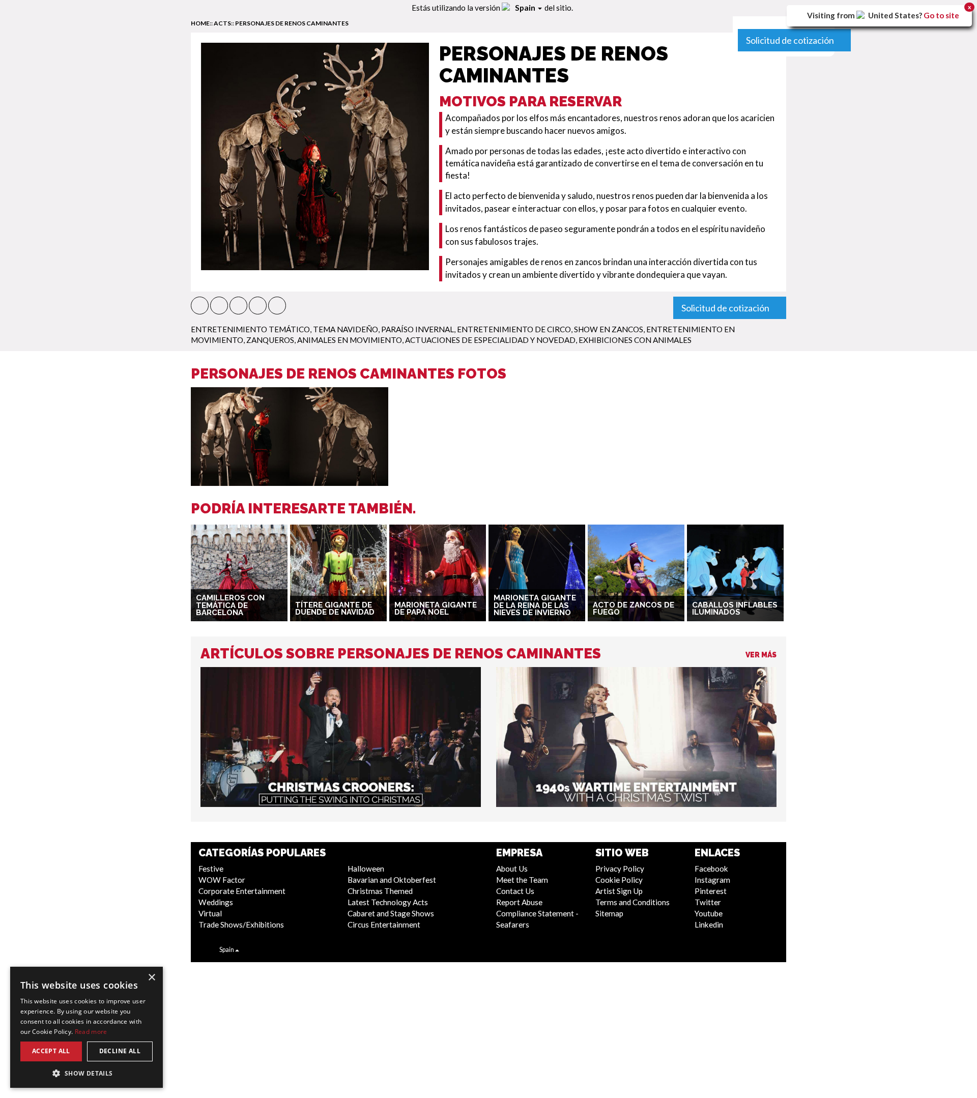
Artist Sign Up (619, 890)
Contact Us (515, 890)
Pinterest (711, 890)
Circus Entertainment (384, 924)
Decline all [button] (119, 1051)
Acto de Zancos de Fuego (633, 608)
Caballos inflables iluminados (735, 608)
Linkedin (709, 924)
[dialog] (86, 1027)
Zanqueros (270, 339)
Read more (91, 1031)
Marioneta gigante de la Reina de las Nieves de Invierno (535, 605)
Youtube (709, 913)
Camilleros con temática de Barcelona (230, 605)
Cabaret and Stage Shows (391, 913)
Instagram (712, 879)
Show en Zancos (608, 329)
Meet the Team (522, 879)
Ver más (761, 655)
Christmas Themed (380, 890)
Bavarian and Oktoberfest (392, 879)
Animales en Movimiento (349, 339)
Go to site (941, 15)
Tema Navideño (345, 329)
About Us (512, 868)
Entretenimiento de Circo (514, 329)
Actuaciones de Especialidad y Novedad (490, 339)
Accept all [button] (51, 1051)
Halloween (366, 868)
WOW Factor (221, 879)
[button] (200, 305)
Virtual (210, 913)
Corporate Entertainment (241, 890)
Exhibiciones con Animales (635, 339)
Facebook (711, 868)
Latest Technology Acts (388, 902)
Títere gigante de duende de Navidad (335, 608)
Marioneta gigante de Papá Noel (435, 608)
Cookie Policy (619, 879)
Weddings (215, 902)
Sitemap (609, 913)
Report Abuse (519, 902)
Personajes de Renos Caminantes (292, 23)
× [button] (151, 977)
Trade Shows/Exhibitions (241, 924)
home (200, 23)
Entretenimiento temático (250, 329)
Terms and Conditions (632, 902)
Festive (210, 868)
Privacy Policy (619, 868)
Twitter (708, 902)
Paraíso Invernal (417, 329)
